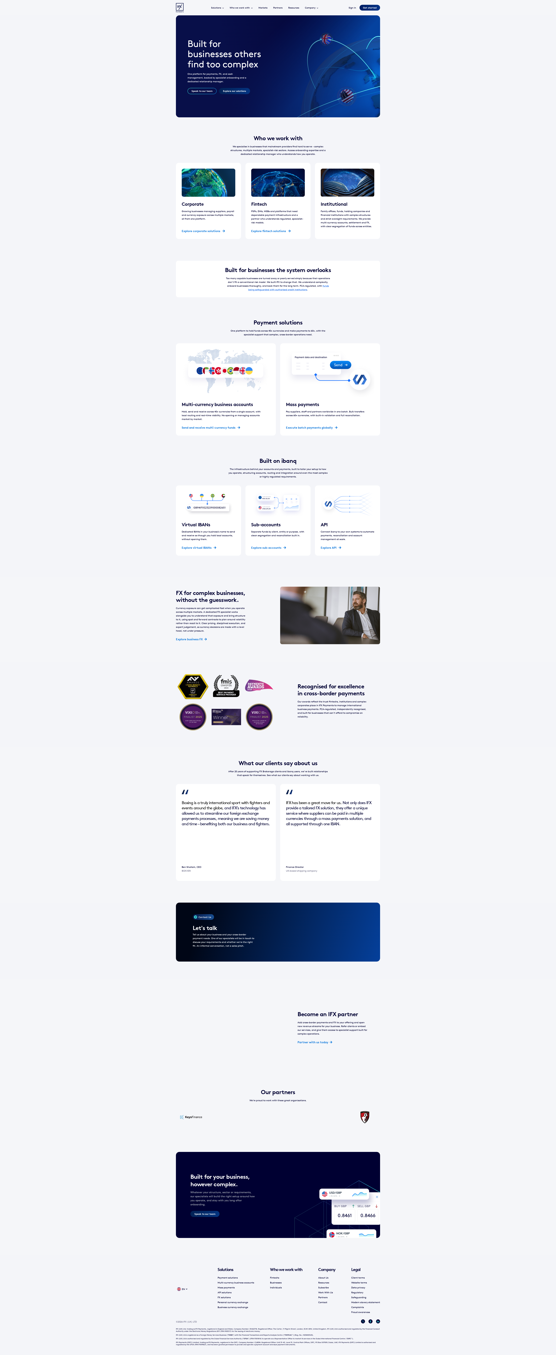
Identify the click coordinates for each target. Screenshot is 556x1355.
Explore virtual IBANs (197, 547)
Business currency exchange (233, 1307)
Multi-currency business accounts (236, 1282)
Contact (322, 1302)
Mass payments (226, 1287)
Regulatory (357, 1292)
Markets (262, 7)
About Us (323, 1277)
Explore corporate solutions (201, 231)
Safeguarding (358, 1297)
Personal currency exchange (233, 1302)
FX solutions (224, 1297)
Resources (293, 7)
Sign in (352, 7)
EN (183, 1289)
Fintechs (274, 1277)
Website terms (359, 1282)
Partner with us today (313, 1042)
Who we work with (240, 7)
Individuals (276, 1287)
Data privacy (358, 1287)
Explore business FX (189, 639)
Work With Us (325, 1292)
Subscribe (323, 1287)
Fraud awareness (360, 1312)
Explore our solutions (234, 91)
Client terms (358, 1277)
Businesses (276, 1282)
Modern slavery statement (365, 1302)
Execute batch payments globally (309, 427)
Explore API (329, 547)
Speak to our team (202, 91)
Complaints (357, 1307)
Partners (277, 7)
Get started (370, 7)
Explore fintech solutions (269, 231)
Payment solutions (228, 1277)
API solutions (225, 1292)
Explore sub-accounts (266, 547)
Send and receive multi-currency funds (209, 427)
